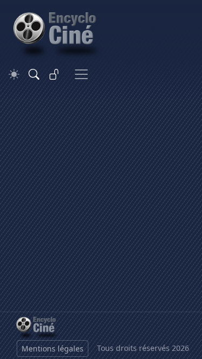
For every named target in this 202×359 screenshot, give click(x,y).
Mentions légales (52, 348)
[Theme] (14, 74)
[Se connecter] (54, 74)
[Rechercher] (34, 74)
